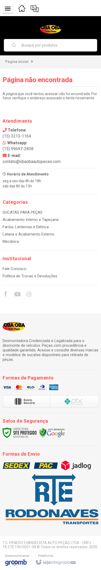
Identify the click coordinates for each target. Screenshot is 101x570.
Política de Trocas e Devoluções (30, 276)
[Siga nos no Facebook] (5, 295)
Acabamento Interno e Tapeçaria (31, 219)
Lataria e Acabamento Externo (28, 234)
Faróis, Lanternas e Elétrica (26, 227)
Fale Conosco (14, 268)
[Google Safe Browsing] (52, 432)
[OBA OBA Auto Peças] (50, 29)
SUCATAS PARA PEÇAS (22, 212)
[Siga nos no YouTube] (17, 295)
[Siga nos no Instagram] (29, 295)
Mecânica (11, 241)
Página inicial (16, 62)
